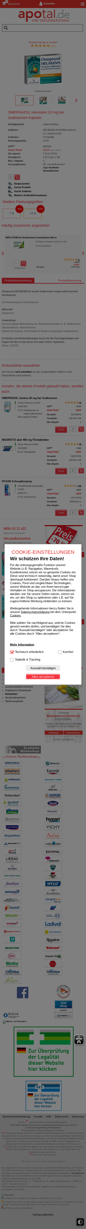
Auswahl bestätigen (43, 668)
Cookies (15, 615)
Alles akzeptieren (43, 676)
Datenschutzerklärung (35, 612)
